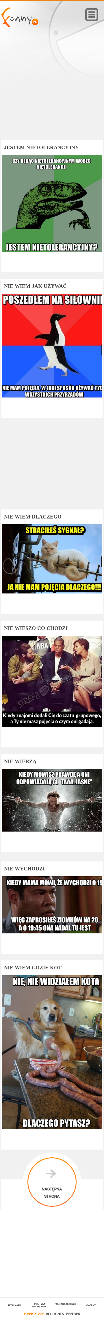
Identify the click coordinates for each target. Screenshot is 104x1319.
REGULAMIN (14, 1305)
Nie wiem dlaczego (33, 517)
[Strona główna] (19, 25)
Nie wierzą (20, 761)
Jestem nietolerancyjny (41, 147)
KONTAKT (91, 1305)
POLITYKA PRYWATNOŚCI (39, 1304)
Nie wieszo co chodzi (36, 628)
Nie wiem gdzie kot (33, 968)
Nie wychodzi (24, 869)
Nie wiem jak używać (35, 286)
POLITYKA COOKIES (65, 1303)
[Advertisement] (52, 92)
